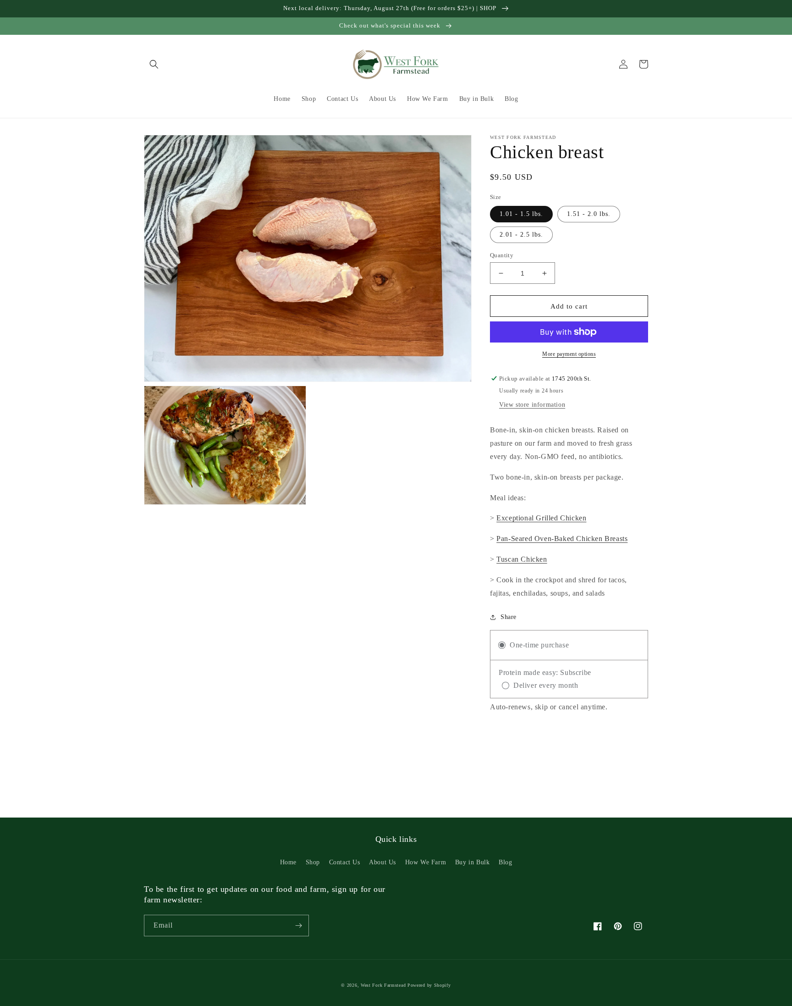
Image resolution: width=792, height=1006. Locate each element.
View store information (532, 404)
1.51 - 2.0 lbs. (588, 213)
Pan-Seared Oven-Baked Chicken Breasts (561, 538)
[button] (154, 64)
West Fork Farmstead (383, 985)
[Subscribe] (298, 925)
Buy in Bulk (472, 862)
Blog (505, 862)
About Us (382, 862)
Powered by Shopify (429, 985)
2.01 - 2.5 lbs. (521, 234)
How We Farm (425, 862)
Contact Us (344, 862)
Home (288, 862)
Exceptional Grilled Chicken (541, 518)
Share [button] (508, 617)
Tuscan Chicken (521, 559)
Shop (313, 862)
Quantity (501, 255)
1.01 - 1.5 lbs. (521, 213)
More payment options (569, 354)
